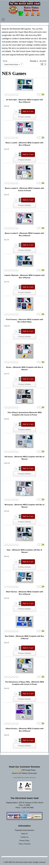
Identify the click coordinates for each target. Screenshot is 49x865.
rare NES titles (18, 35)
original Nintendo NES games (22, 55)
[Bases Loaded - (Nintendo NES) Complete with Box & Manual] (24, 128)
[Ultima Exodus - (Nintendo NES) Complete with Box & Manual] (24, 712)
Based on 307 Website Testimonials (24, 773)
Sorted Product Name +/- (12, 64)
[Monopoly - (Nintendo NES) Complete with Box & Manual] (24, 488)
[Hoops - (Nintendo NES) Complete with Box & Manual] (24, 351)
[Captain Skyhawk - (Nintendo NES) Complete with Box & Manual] (24, 261)
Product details (24, 117)
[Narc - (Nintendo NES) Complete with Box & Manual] (24, 534)
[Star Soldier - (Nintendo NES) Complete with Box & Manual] (24, 622)
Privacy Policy (24, 840)
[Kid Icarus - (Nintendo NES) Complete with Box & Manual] (24, 441)
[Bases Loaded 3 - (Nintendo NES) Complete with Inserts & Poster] (24, 172)
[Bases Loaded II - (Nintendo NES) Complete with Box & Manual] (24, 218)
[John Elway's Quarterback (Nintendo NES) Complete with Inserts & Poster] (24, 396)
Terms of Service (24, 844)
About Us (24, 834)
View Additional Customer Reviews (24, 777)
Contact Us (24, 837)
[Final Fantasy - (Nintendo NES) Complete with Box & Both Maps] (24, 304)
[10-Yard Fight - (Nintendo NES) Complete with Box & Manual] (24, 85)
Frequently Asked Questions (24, 830)
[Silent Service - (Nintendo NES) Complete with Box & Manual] (24, 577)
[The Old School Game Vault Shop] (24, 8)
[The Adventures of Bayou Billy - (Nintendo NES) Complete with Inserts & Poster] (24, 665)
